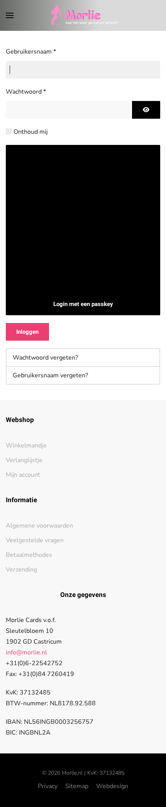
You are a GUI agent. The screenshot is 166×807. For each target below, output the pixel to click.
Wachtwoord (26, 91)
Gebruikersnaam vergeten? (50, 375)
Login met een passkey (83, 304)
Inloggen (27, 332)
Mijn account (23, 475)
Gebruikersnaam (31, 51)
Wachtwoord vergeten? (45, 357)
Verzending (21, 569)
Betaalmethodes (29, 555)
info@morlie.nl (26, 652)
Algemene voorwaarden (39, 525)
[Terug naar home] (83, 15)
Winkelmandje (26, 445)
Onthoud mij (30, 132)
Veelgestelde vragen (35, 540)
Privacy (48, 786)
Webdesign (112, 786)
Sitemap (76, 786)
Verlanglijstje (24, 460)
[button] (10, 15)
